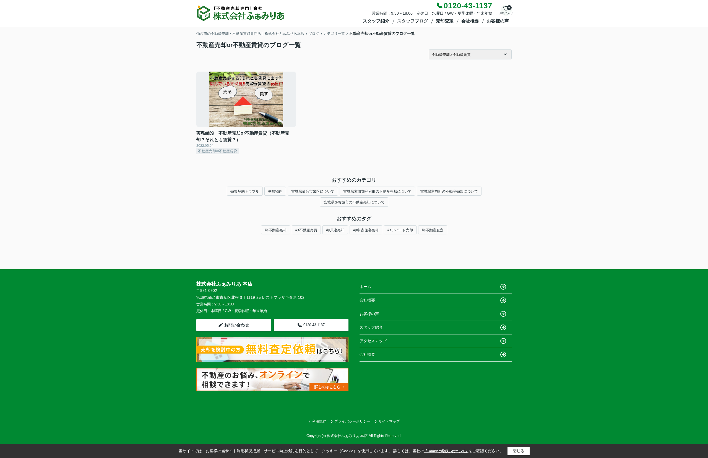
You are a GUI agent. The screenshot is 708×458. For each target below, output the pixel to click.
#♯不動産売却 (276, 230)
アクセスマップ (373, 341)
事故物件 (275, 191)
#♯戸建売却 (335, 230)
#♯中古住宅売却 (366, 230)
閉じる (518, 451)
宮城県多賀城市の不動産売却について (354, 202)
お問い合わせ (236, 325)
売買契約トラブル (244, 191)
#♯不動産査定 (433, 230)
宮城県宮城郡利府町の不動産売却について (377, 191)
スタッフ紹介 (376, 21)
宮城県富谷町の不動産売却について (449, 191)
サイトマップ (389, 421)
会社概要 (470, 21)
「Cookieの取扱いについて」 (446, 451)
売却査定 (445, 21)
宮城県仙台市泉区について (312, 191)
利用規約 (319, 421)
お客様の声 (498, 21)
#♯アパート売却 (400, 230)
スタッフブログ (412, 21)
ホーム (365, 286)
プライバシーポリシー (352, 421)
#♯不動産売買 (306, 230)
